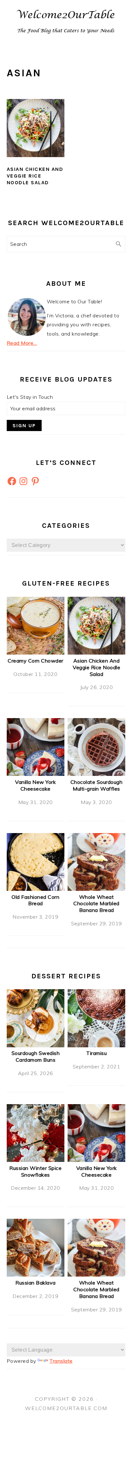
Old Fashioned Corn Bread (35, 900)
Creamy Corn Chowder (35, 660)
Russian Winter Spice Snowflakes (35, 1171)
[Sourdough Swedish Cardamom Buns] (36, 1045)
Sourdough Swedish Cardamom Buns (36, 1056)
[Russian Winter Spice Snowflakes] (36, 1160)
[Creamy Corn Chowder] (36, 652)
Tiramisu (96, 1053)
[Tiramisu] (97, 1045)
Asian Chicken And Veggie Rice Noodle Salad (35, 176)
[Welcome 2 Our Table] (66, 39)
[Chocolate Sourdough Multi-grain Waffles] (97, 774)
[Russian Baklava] (36, 1274)
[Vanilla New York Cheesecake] (36, 774)
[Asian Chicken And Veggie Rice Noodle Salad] (97, 652)
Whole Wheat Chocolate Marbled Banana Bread (96, 904)
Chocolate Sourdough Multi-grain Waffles (96, 785)
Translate (61, 1361)
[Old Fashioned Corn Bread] (36, 889)
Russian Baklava (35, 1282)
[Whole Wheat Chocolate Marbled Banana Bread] (97, 889)
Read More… (22, 343)
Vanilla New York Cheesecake (35, 785)
